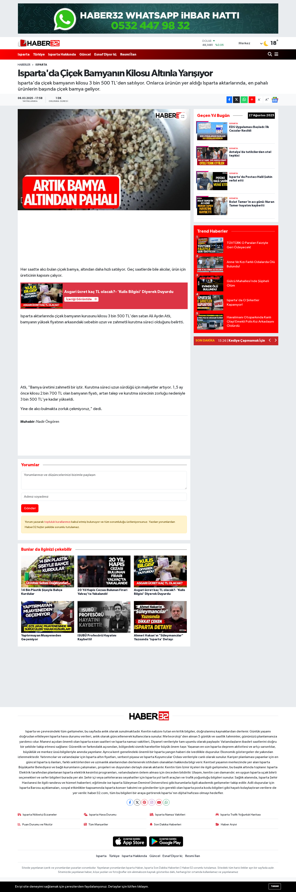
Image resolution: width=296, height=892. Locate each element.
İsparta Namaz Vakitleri (170, 814)
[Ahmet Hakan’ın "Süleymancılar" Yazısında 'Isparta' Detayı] (160, 617)
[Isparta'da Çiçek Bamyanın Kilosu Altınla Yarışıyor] (104, 159)
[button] (270, 340)
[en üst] (148, 18)
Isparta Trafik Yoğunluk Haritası (240, 814)
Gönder (30, 508)
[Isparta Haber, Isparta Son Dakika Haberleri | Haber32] (39, 43)
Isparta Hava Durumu (102, 814)
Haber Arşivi (229, 824)
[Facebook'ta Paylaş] (229, 99)
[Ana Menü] (275, 54)
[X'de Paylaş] (236, 99)
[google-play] (166, 841)
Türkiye (39, 54)
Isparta (24, 54)
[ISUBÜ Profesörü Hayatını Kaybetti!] (104, 617)
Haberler (24, 64)
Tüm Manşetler (98, 824)
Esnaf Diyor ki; (105, 54)
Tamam (275, 886)
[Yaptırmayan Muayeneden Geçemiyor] (47, 617)
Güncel (85, 54)
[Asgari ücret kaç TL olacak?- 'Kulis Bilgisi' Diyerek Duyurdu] (160, 571)
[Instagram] (151, 802)
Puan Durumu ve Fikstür (37, 824)
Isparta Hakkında (62, 54)
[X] (137, 802)
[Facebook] (130, 802)
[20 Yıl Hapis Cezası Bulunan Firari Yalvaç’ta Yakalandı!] (104, 571)
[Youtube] (159, 802)
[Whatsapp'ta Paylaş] (244, 99)
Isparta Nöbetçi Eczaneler (40, 814)
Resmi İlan (128, 54)
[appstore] (130, 841)
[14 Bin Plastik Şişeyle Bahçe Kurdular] (47, 571)
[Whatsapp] (166, 802)
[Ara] (270, 54)
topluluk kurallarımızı (57, 521)
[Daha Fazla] (252, 99)
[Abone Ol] (274, 100)
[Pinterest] (144, 802)
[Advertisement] (104, 354)
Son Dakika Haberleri (167, 824)
